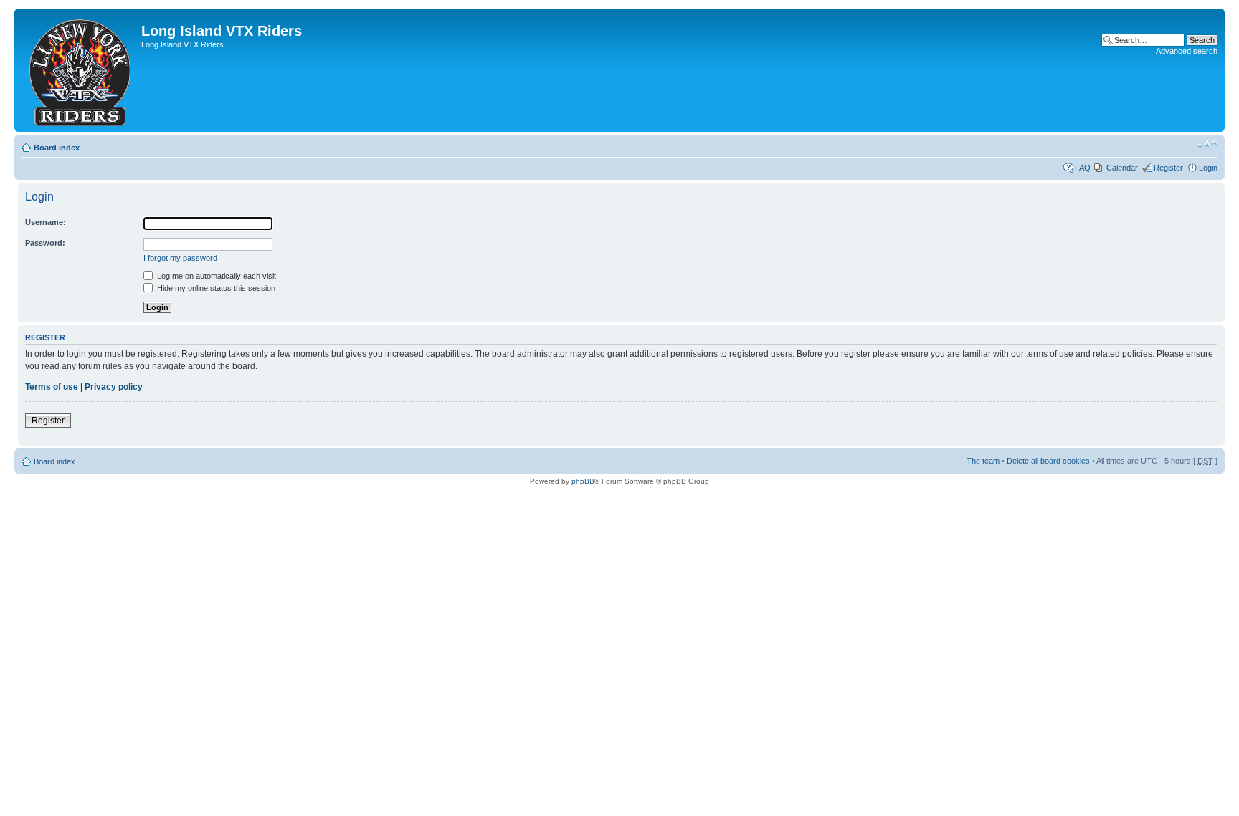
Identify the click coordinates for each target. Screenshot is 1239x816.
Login (1208, 167)
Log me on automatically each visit (215, 276)
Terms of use (51, 387)
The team (983, 460)
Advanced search (1186, 51)
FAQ (1083, 167)
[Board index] (79, 70)
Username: (45, 222)
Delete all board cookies (1048, 460)
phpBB (582, 481)
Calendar (1122, 167)
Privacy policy (114, 387)
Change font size (1207, 144)
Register (1168, 167)
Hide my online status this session (215, 288)
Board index (57, 147)
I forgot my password (180, 258)
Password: (45, 243)
